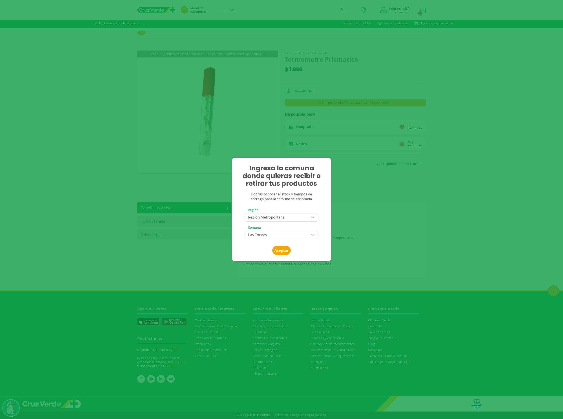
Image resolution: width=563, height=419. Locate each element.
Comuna (254, 227)
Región (253, 210)
